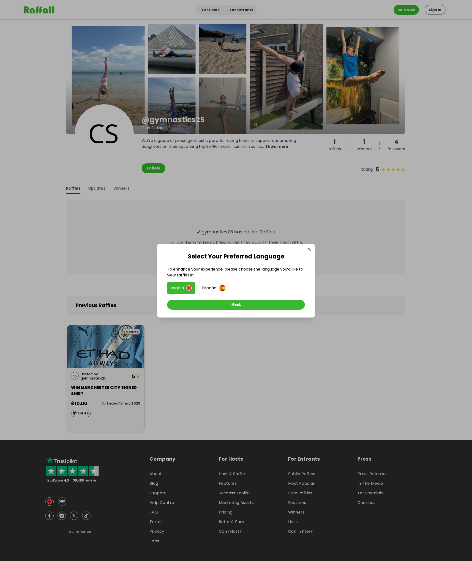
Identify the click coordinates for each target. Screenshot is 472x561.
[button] (181, 288)
